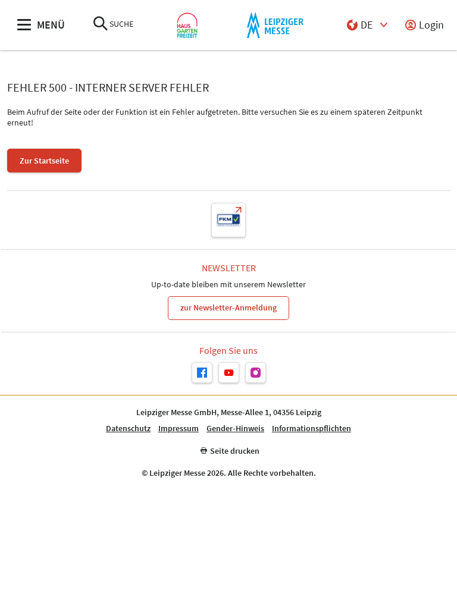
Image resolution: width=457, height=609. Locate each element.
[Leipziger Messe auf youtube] (228, 372)
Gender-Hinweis (235, 428)
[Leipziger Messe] (275, 25)
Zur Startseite (44, 160)
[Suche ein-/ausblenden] (100, 24)
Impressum (178, 428)
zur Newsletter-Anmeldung (228, 307)
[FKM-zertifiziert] (228, 220)
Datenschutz (128, 428)
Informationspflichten (311, 428)
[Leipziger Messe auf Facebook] (202, 372)
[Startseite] (187, 25)
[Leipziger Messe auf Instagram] (255, 372)
